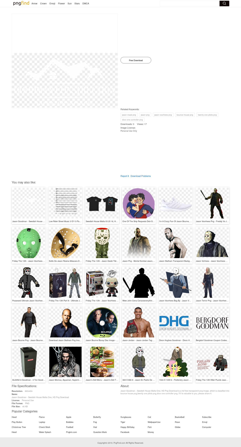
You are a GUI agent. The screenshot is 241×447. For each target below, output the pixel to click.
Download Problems (141, 176)
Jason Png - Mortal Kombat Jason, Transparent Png (145, 261)
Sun (70, 3)
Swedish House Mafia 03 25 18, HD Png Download (108, 221)
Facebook (124, 432)
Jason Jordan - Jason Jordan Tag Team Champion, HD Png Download (153, 340)
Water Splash (45, 432)
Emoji (52, 3)
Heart (14, 416)
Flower (61, 3)
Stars (77, 3)
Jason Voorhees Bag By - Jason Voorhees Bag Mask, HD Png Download (191, 300)
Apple (68, 416)
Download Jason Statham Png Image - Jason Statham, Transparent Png (81, 340)
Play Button (17, 421)
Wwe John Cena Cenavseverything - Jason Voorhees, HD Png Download (154, 300)
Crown (43, 3)
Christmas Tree (19, 427)
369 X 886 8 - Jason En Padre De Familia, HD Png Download (149, 379)
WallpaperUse (154, 421)
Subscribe (206, 416)
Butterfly (97, 416)
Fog (95, 421)
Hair (95, 427)
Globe (177, 427)
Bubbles (69, 421)
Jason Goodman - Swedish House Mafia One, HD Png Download (40, 221)
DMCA (85, 3)
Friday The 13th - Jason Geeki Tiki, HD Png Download (110, 261)
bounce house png (185, 114)
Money (151, 432)
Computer (206, 427)
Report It (124, 176)
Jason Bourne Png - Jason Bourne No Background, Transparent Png (42, 340)
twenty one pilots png (207, 114)
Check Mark (44, 427)
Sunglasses (125, 416)
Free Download (136, 60)
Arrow (34, 3)
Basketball (179, 416)
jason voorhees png (163, 114)
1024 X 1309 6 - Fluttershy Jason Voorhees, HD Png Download (187, 379)
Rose (177, 421)
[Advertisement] (65, 33)
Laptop (42, 421)
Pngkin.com (71, 432)
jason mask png (129, 114)
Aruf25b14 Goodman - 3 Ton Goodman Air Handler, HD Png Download (43, 379)
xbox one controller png (132, 119)
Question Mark (100, 432)
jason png (145, 114)
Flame (42, 416)
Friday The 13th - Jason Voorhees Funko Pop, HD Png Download (114, 300)
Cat (149, 416)
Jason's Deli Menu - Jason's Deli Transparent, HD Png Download (114, 379)
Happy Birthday (127, 427)
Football (69, 427)
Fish (150, 427)
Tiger (122, 421)
